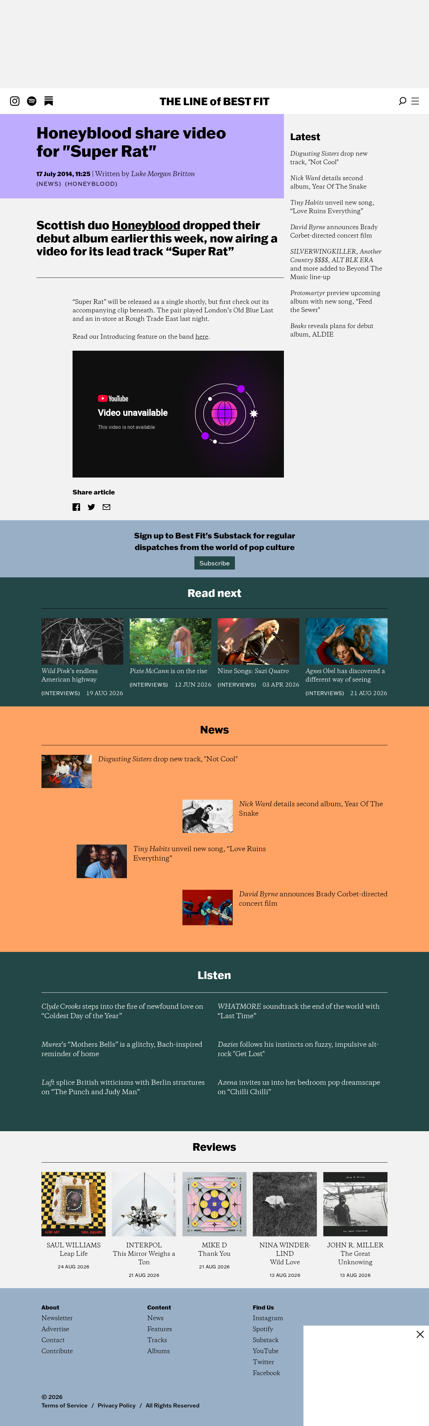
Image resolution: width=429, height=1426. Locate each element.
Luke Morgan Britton (163, 174)
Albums (158, 1351)
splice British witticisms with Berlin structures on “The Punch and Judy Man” (123, 1087)
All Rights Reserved (172, 1405)
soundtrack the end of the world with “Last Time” (299, 1011)
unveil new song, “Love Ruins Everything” (332, 207)
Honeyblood (146, 225)
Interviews (60, 693)
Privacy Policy (117, 1405)
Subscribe (214, 563)
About (50, 1307)
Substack (266, 1340)
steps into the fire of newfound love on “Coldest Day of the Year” (122, 1011)
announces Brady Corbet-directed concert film (334, 231)
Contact (53, 1340)
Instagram (268, 1318)
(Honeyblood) (91, 183)
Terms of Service (64, 1405)
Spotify (263, 1329)
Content (159, 1307)
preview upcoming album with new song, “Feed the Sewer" (335, 302)
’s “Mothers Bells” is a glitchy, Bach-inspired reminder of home (121, 1049)
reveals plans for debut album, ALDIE (331, 330)
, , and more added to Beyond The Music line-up (336, 265)
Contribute (57, 1351)
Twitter (263, 1362)
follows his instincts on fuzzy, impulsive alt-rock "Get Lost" (298, 1049)
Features (159, 1329)
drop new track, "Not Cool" (328, 158)
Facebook (266, 1373)
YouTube (266, 1351)
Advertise (55, 1329)
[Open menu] (415, 101)
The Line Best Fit (214, 101)
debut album (72, 238)
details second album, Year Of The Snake (328, 182)
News (49, 183)
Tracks (157, 1340)
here (201, 337)
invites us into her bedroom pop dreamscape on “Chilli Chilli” (299, 1087)
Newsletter (57, 1318)
